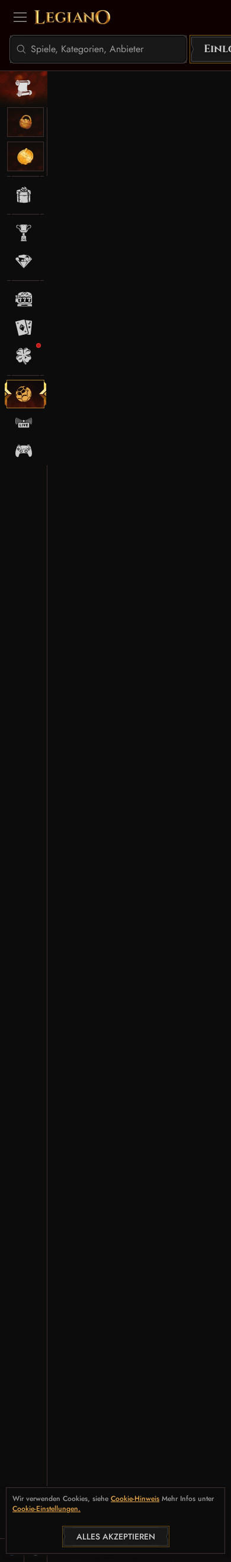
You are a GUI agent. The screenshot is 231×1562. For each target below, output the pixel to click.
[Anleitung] (25, 88)
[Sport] (25, 394)
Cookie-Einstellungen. (46, 1509)
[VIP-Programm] (25, 261)
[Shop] (25, 122)
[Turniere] (25, 233)
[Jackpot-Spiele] (25, 356)
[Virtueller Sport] (25, 451)
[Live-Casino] (25, 327)
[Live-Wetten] (25, 422)
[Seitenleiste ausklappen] (20, 17)
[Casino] (25, 299)
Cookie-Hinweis (135, 1499)
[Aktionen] (25, 195)
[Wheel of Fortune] (25, 156)
